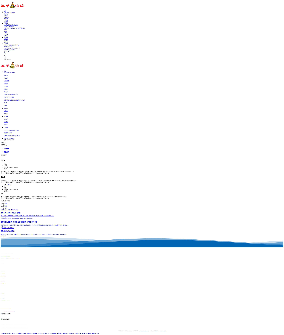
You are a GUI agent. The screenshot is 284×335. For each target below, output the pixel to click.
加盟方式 (6, 42)
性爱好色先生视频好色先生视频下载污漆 (14, 28)
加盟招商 (6, 37)
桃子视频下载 (95, 333)
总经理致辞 (6, 17)
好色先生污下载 (9, 333)
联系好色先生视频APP (9, 49)
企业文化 (6, 15)
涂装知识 (6, 36)
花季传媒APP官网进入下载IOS (59, 333)
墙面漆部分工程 (8, 46)
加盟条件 (6, 39)
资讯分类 (3, 155)
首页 (5, 11)
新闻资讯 (6, 32)
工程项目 (6, 43)
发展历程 (6, 22)
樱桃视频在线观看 (86, 333)
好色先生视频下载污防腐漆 (11, 25)
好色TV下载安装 (18, 333)
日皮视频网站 (78, 333)
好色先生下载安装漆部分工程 (11, 45)
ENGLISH (6, 51)
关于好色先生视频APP (9, 12)
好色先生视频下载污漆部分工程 (12, 48)
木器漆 (5, 31)
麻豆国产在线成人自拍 (45, 333)
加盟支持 (6, 40)
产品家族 (6, 23)
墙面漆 (5, 29)
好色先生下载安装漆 (9, 26)
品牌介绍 (6, 14)
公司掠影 (6, 20)
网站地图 (3, 333)
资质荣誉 (6, 18)
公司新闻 (6, 34)
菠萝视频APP (70, 333)
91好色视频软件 (27, 333)
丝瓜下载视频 (35, 333)
